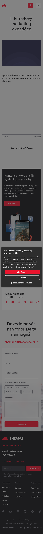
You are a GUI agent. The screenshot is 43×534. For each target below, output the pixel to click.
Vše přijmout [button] (22, 272)
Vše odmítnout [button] (22, 278)
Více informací (28, 267)
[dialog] (21, 267)
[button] (21, 283)
